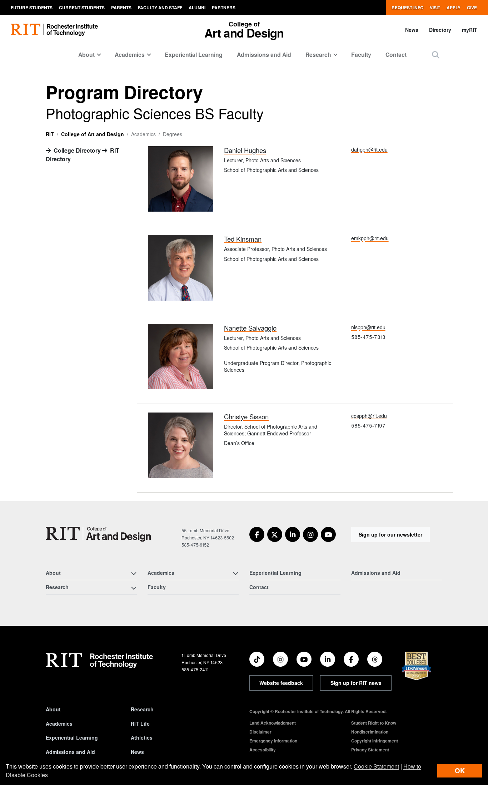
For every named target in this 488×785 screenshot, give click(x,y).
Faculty (361, 54)
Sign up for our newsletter (390, 534)
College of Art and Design (92, 134)
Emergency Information (273, 740)
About (53, 709)
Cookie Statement (376, 766)
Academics (59, 723)
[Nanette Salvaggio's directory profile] (180, 355)
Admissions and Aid (264, 54)
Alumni (197, 7)
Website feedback (281, 682)
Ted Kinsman (243, 238)
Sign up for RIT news (356, 682)
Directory (440, 29)
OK (460, 770)
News (411, 29)
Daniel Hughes (245, 150)
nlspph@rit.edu (368, 327)
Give (472, 7)
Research (142, 709)
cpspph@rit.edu (369, 415)
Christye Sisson (246, 416)
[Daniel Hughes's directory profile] (180, 178)
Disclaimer (260, 732)
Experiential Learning (194, 54)
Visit (435, 7)
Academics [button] (130, 54)
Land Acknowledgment (272, 723)
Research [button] (318, 54)
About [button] (86, 54)
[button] (435, 54)
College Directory (77, 150)
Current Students (82, 7)
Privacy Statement (370, 749)
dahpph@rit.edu (369, 149)
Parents (121, 7)
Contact (396, 54)
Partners (223, 7)
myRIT (469, 29)
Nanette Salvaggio (250, 327)
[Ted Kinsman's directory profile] (180, 267)
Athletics (142, 737)
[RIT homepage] (54, 30)
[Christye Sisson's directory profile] (180, 444)
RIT (50, 134)
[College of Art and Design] (98, 534)
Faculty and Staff (160, 7)
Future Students (32, 7)
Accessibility (262, 749)
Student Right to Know (373, 723)
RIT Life (140, 723)
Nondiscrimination (369, 732)
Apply (453, 7)
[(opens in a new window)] (256, 534)
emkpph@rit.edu (370, 238)
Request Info (407, 7)
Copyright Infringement (374, 740)
